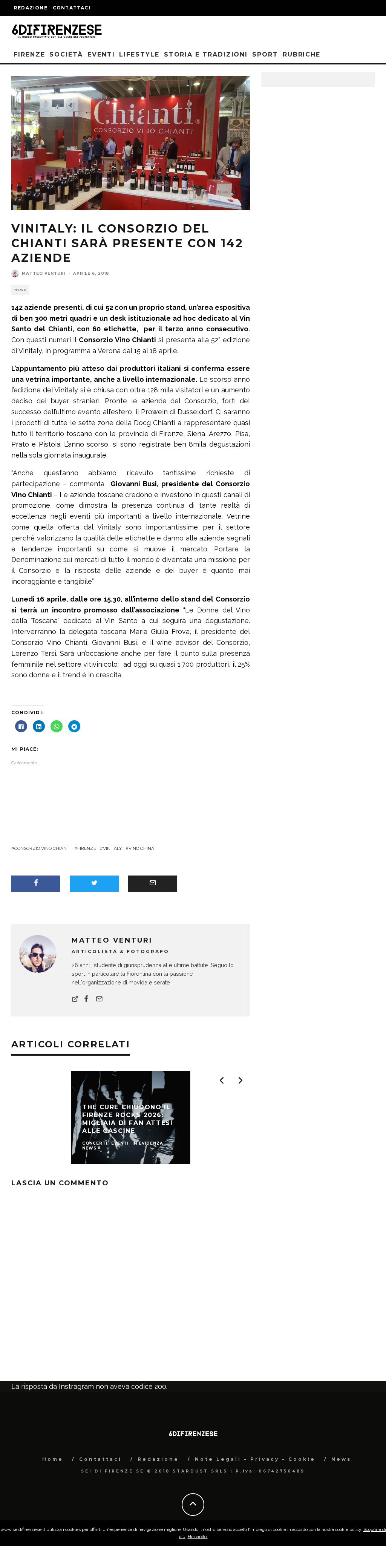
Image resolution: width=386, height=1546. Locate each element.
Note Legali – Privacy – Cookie (255, 1459)
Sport (265, 54)
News (20, 290)
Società (66, 54)
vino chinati (143, 848)
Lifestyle (139, 54)
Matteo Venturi (44, 273)
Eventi (101, 54)
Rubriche (301, 54)
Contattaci (71, 8)
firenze (86, 848)
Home (52, 1459)
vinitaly (112, 848)
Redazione (30, 8)
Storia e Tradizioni (206, 54)
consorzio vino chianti (42, 848)
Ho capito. (198, 1536)
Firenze (29, 54)
